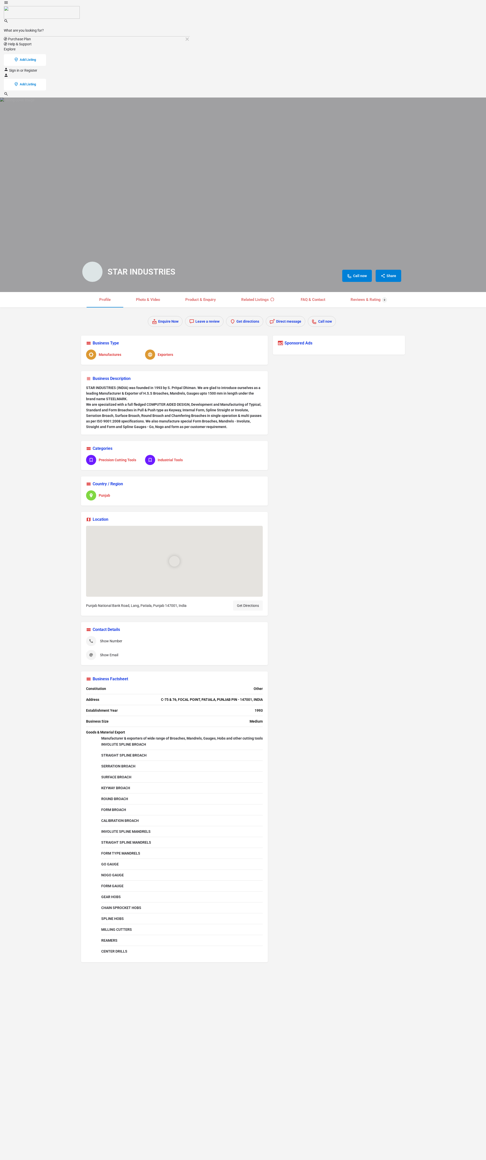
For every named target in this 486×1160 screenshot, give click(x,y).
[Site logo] (42, 12)
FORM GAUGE (112, 886)
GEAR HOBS (111, 897)
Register (30, 70)
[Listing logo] (92, 272)
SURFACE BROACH (116, 777)
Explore (9, 49)
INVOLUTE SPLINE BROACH (123, 744)
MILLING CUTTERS (116, 929)
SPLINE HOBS (112, 919)
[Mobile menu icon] (97, 3)
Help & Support (19, 44)
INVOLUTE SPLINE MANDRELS (126, 831)
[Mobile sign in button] (6, 76)
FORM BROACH (113, 810)
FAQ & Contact (313, 299)
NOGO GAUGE (112, 875)
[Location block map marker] (174, 561)
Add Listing (28, 60)
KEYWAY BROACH (115, 788)
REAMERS (109, 940)
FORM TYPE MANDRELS (120, 853)
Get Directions (248, 606)
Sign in (14, 70)
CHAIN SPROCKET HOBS (121, 908)
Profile (105, 299)
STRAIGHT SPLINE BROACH (124, 755)
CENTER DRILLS (114, 951)
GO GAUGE (110, 864)
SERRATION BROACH (118, 766)
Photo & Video (148, 299)
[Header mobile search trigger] (6, 95)
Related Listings (255, 299)
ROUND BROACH (114, 799)
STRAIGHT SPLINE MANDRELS (126, 842)
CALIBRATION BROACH (120, 821)
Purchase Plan (19, 39)
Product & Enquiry (200, 299)
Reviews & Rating (368, 299)
